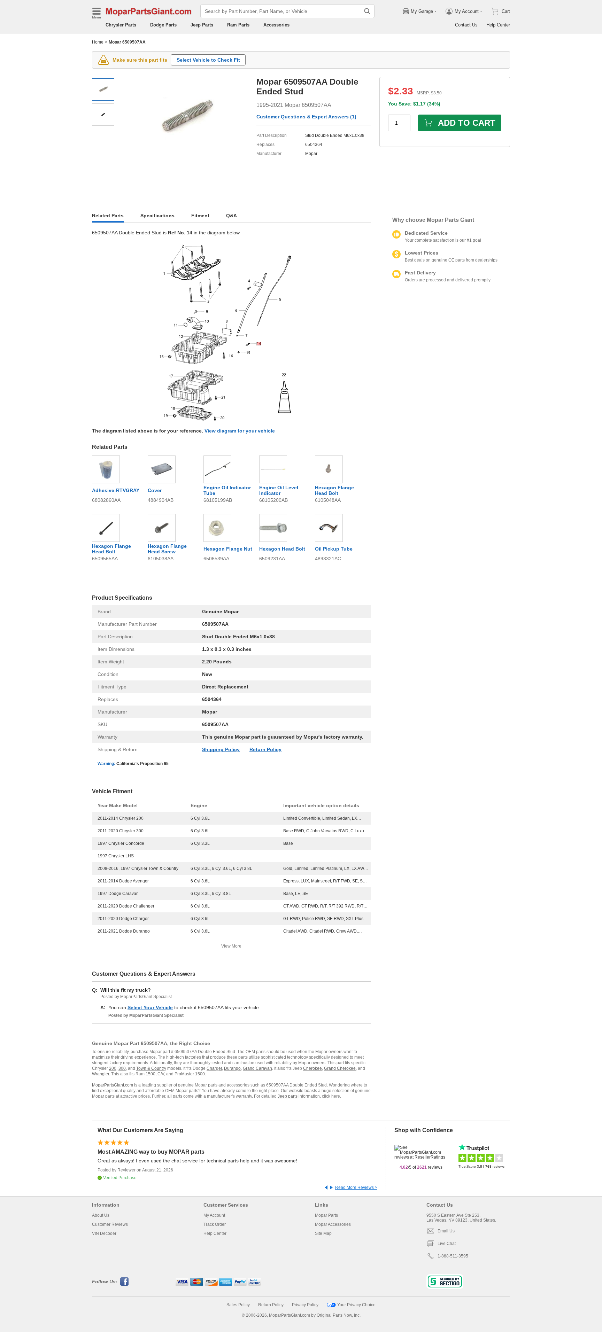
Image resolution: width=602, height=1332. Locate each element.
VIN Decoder (104, 1233)
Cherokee (312, 1068)
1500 (150, 1074)
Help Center (498, 25)
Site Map (323, 1233)
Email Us (446, 1231)
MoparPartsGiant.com (112, 1085)
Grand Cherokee (340, 1068)
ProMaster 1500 (190, 1074)
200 (112, 1068)
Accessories (276, 25)
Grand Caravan (257, 1068)
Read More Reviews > (356, 1187)
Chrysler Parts (121, 25)
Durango (232, 1068)
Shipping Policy (221, 749)
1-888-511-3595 (453, 1256)
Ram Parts (238, 25)
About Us (100, 1215)
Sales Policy (238, 1304)
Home (97, 42)
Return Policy (265, 749)
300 (122, 1068)
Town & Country (151, 1068)
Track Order (214, 1224)
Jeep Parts (202, 25)
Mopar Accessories (333, 1224)
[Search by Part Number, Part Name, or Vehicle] (367, 11)
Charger (214, 1068)
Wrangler (100, 1074)
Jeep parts (288, 1096)
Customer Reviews (110, 1224)
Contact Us (466, 25)
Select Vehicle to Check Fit (208, 60)
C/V (160, 1074)
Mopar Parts (326, 1215)
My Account (214, 1215)
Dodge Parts (163, 25)
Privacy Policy (305, 1304)
